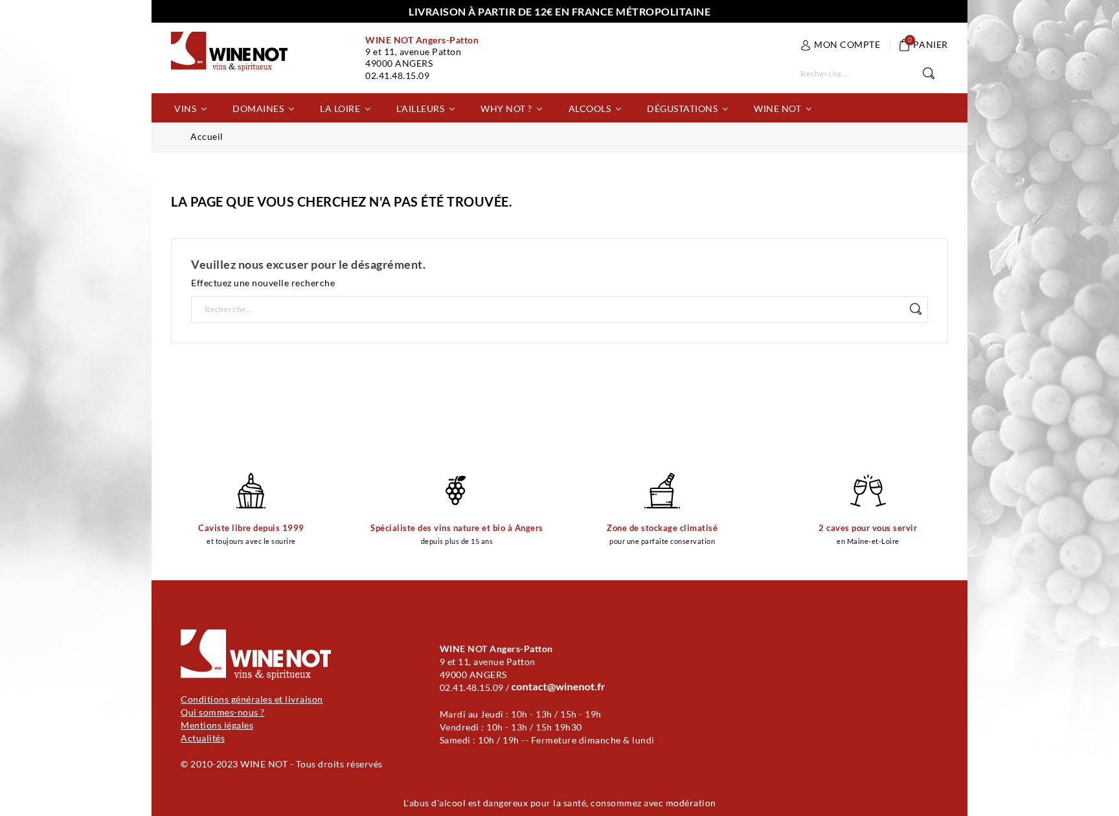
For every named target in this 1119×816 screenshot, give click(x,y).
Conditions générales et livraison (252, 699)
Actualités (203, 737)
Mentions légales (217, 725)
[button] (190, 107)
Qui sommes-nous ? (223, 712)
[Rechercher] (935, 74)
